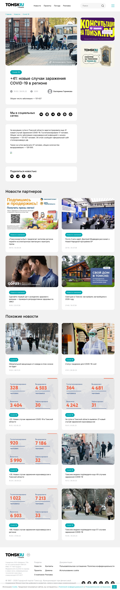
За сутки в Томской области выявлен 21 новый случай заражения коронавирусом (85, 420)
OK (114, 587)
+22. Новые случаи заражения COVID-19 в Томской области (31, 420)
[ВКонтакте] (41, 114)
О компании (39, 575)
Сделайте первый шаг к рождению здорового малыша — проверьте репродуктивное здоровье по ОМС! (31, 299)
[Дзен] (64, 114)
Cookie (14, 587)
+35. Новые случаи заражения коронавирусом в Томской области (30, 475)
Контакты (49, 566)
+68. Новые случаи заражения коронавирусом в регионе (30, 530)
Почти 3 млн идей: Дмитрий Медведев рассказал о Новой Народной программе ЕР (87, 240)
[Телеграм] (53, 114)
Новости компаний (17, 235)
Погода (57, 6)
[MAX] (70, 114)
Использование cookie (69, 570)
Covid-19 (26, 14)
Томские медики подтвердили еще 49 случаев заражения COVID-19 (85, 475)
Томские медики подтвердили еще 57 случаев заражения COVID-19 (85, 530)
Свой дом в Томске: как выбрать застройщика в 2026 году (85, 298)
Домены (48, 570)
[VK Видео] (47, 114)
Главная (8, 14)
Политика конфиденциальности (100, 566)
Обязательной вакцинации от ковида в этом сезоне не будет (31, 365)
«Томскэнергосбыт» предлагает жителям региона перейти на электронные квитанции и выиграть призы (31, 241)
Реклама (67, 6)
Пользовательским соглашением (98, 587)
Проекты (47, 6)
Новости (37, 6)
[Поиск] (102, 5)
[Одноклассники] (59, 114)
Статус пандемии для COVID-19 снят (81, 364)
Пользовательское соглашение (73, 566)
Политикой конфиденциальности (71, 587)
